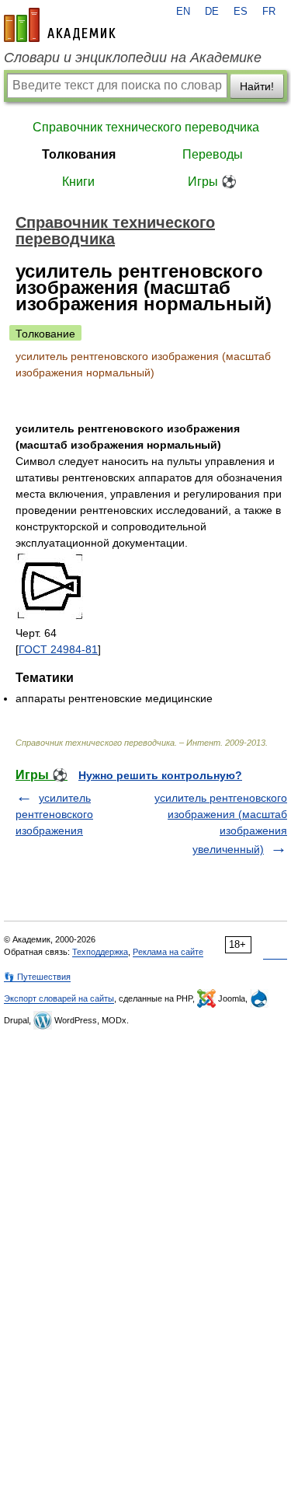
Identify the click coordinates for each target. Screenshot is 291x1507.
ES (241, 11)
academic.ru (60, 25)
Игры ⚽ (212, 181)
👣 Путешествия (37, 976)
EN (183, 11)
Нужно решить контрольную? (160, 775)
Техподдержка (100, 951)
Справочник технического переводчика (146, 127)
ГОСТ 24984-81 (58, 649)
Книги (78, 181)
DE (212, 11)
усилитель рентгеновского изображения (54, 814)
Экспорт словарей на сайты (59, 998)
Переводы (212, 154)
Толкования (79, 154)
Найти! (257, 86)
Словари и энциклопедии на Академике (133, 57)
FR (268, 11)
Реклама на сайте (168, 951)
